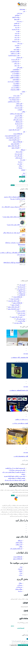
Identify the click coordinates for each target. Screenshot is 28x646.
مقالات (23, 111)
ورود (24, 173)
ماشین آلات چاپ (18, 155)
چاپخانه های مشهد (15, 143)
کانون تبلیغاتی (19, 103)
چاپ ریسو (17, 65)
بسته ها (20, 167)
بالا (27, 639)
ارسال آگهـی (22, 177)
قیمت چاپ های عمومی (13, 129)
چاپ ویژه (17, 33)
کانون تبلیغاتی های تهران (13, 300)
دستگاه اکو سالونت (14, 71)
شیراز (20, 573)
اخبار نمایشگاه (19, 121)
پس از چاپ (19, 43)
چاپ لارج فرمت (15, 29)
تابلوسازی (20, 109)
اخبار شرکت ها (18, 123)
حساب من (19, 163)
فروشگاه (23, 149)
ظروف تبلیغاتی (18, 157)
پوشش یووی (16, 49)
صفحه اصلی (22, 9)
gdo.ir (12, 626)
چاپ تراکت (16, 63)
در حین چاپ (19, 21)
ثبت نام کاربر (19, 587)
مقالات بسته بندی (18, 323)
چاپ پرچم (17, 37)
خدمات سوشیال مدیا (14, 99)
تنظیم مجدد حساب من (22, 645)
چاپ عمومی (19, 57)
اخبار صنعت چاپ (21, 288)
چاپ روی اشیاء (15, 41)
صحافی (17, 47)
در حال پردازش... (13, 645)
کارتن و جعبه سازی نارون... (21, 456)
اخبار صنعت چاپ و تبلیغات (16, 113)
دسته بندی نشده (21, 312)
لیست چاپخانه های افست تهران (12, 135)
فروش (22, 181)
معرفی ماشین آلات (17, 119)
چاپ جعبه (17, 35)
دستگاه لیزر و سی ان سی (13, 81)
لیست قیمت (19, 127)
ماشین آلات (19, 67)
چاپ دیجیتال (16, 25)
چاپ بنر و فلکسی (19, 419)
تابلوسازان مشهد (15, 147)
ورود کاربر (19, 585)
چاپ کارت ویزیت (15, 59)
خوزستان (20, 569)
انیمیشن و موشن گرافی (13, 97)
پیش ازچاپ (19, 13)
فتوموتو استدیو (20, 628)
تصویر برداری (16, 95)
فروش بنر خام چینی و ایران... (20, 423)
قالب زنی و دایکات (15, 53)
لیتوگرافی (17, 15)
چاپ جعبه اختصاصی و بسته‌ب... (18, 390)
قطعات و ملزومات (15, 89)
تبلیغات (23, 91)
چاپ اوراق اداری (15, 61)
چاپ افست (16, 23)
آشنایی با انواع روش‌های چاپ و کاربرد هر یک (15, 480)
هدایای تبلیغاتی (19, 105)
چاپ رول (17, 27)
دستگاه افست (16, 69)
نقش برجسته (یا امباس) (13, 55)
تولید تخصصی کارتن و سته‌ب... (19, 357)
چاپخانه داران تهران (14, 298)
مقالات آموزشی (18, 115)
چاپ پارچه (16, 39)
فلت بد (17, 31)
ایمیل (27, 643)
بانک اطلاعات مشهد (17, 141)
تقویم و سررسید (18, 107)
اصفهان (20, 571)
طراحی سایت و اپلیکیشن (13, 101)
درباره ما (20, 161)
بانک (24, 131)
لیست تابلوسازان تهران (14, 139)
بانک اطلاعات (22, 294)
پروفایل (20, 165)
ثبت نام (23, 175)
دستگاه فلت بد (16, 85)
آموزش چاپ (19, 125)
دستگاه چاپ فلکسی (14, 77)
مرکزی (20, 575)
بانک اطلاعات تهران (17, 133)
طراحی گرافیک (15, 17)
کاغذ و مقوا (16, 19)
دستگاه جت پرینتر (15, 87)
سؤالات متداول (18, 589)
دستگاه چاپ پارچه (15, 75)
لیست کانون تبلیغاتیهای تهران (12, 137)
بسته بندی (17, 45)
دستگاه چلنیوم (16, 79)
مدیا (21, 93)
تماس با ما (22, 159)
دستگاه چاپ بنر (15, 73)
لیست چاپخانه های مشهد (13, 308)
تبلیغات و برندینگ (18, 117)
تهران (21, 567)
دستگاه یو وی (16, 83)
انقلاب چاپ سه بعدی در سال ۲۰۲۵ (17, 470)
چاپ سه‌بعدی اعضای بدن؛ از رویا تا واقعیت (15, 468)
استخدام (23, 169)
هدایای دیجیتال (19, 151)
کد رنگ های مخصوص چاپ (16, 548)
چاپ (24, 11)
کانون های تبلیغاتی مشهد (13, 145)
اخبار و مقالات (22, 292)
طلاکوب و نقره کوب (14, 51)
